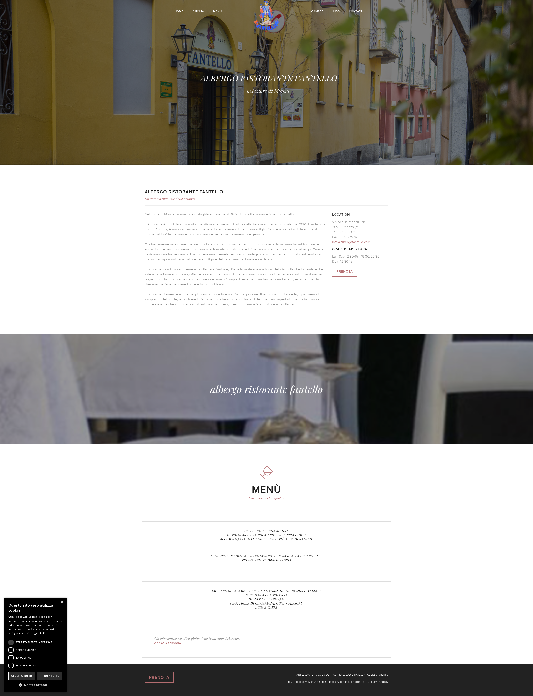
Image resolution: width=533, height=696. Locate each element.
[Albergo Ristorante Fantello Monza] (266, 16)
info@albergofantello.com (351, 242)
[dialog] (35, 645)
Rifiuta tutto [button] (50, 676)
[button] (35, 685)
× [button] (62, 602)
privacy (360, 674)
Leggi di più (38, 633)
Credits (384, 674)
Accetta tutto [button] (21, 676)
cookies (372, 674)
